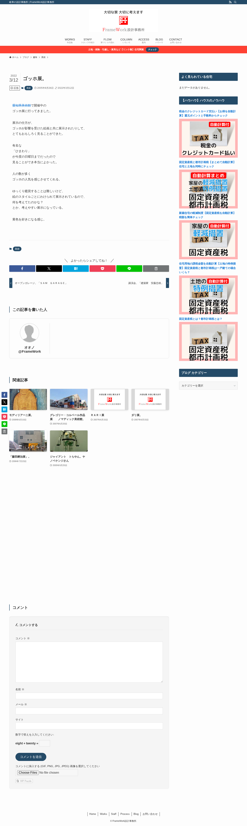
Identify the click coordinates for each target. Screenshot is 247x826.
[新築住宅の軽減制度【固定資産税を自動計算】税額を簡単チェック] (208, 258)
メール (21, 704)
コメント (22, 638)
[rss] (230, 2)
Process (125, 814)
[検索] (235, 2)
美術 (28, 88)
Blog (136, 814)
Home (92, 814)
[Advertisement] (89, 538)
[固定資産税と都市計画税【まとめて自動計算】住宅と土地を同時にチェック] (208, 207)
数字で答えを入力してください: (34, 734)
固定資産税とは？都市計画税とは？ (200, 318)
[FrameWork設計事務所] (123, 20)
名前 (19, 689)
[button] (22, 268)
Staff (113, 814)
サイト (19, 719)
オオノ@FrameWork (29, 349)
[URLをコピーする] (156, 268)
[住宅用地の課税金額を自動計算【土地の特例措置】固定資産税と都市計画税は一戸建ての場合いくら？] (208, 313)
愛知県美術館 (21, 105)
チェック (152, 49)
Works (103, 814)
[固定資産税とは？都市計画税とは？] (208, 360)
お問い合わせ (150, 814)
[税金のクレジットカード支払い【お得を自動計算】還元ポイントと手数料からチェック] (208, 156)
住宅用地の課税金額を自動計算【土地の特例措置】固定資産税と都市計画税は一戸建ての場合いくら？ (207, 268)
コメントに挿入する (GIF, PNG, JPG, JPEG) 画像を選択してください (57, 766)
